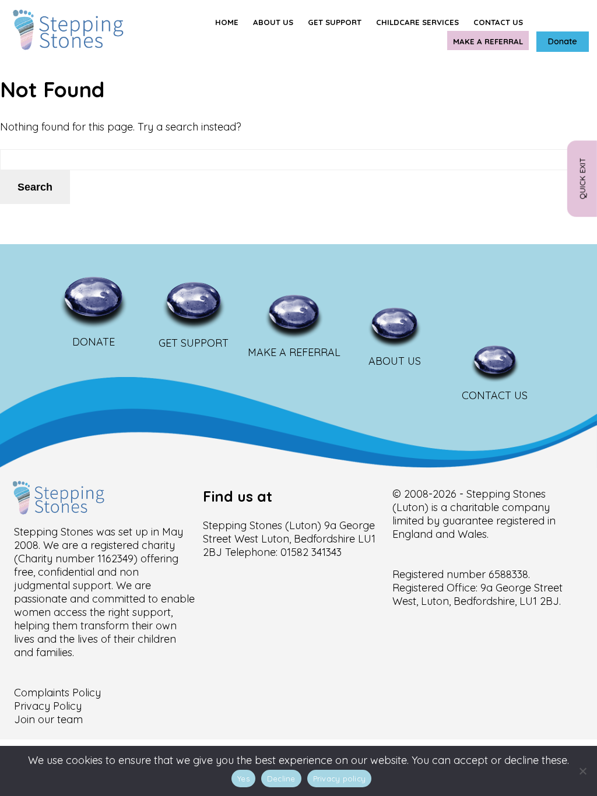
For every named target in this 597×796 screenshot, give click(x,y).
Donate (562, 41)
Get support (334, 22)
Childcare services (417, 22)
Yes (243, 778)
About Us (273, 22)
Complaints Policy (57, 692)
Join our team (48, 719)
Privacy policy (339, 778)
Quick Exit (582, 179)
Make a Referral (488, 41)
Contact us (498, 22)
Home (226, 22)
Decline (281, 778)
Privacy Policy (48, 706)
